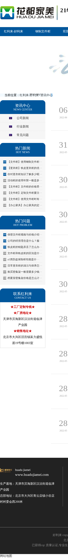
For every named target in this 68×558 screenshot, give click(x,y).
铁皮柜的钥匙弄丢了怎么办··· (22, 247)
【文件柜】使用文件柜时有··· (22, 199)
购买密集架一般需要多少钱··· (22, 271)
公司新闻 (23, 118)
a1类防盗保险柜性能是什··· (21, 259)
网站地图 (6, 555)
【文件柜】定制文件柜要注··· (22, 192)
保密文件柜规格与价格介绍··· (22, 234)
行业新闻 (23, 126)
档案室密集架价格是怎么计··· (22, 278)
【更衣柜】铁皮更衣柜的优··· (22, 168)
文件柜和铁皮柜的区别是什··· (22, 253)
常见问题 (23, 135)
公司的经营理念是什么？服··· (22, 240)
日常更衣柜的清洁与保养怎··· (22, 265)
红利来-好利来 (13, 31)
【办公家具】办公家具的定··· (22, 205)
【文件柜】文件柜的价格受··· (22, 186)
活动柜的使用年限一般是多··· (22, 180)
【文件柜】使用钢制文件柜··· (22, 161)
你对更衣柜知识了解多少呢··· (22, 174)
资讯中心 (46, 95)
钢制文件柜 (42, 31)
